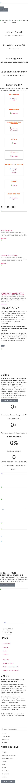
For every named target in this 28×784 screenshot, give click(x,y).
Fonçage (4, 752)
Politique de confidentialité (11, 670)
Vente (4, 651)
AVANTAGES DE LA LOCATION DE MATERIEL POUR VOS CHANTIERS (12, 294)
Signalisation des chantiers (8, 755)
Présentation (6, 644)
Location (5, 654)
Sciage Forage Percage (7, 758)
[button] (1, 22)
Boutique (5, 647)
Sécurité (4, 761)
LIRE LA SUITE (4, 238)
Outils (3, 764)
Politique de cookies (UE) (10, 667)
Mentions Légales (8, 663)
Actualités (6, 659)
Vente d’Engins (6, 736)
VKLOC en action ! (7, 231)
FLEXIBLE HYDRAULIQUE (9, 255)
